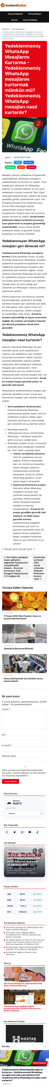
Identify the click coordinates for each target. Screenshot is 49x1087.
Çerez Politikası (30, 20)
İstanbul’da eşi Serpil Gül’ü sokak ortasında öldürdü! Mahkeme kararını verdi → (39, 568)
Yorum (6, 709)
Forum (15, 20)
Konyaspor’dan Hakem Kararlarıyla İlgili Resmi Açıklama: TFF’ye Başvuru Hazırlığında (24, 948)
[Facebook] (7, 832)
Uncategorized (18, 29)
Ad (4, 734)
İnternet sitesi (9, 756)
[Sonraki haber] (40, 850)
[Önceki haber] (35, 850)
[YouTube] (30, 832)
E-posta (7, 745)
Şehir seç (11, 808)
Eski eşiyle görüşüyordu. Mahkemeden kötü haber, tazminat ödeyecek (24, 928)
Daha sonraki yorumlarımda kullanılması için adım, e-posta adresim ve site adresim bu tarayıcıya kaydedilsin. (24, 773)
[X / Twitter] (14, 832)
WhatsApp (10, 167)
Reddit (21, 167)
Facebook (28, 162)
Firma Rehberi (34, 14)
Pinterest (31, 167)
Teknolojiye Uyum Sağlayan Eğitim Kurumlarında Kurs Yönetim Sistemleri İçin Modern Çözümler (23, 934)
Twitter (17, 162)
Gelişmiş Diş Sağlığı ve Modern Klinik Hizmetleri (21, 953)
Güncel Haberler (15, 14)
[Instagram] (22, 832)
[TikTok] (37, 832)
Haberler (5, 29)
